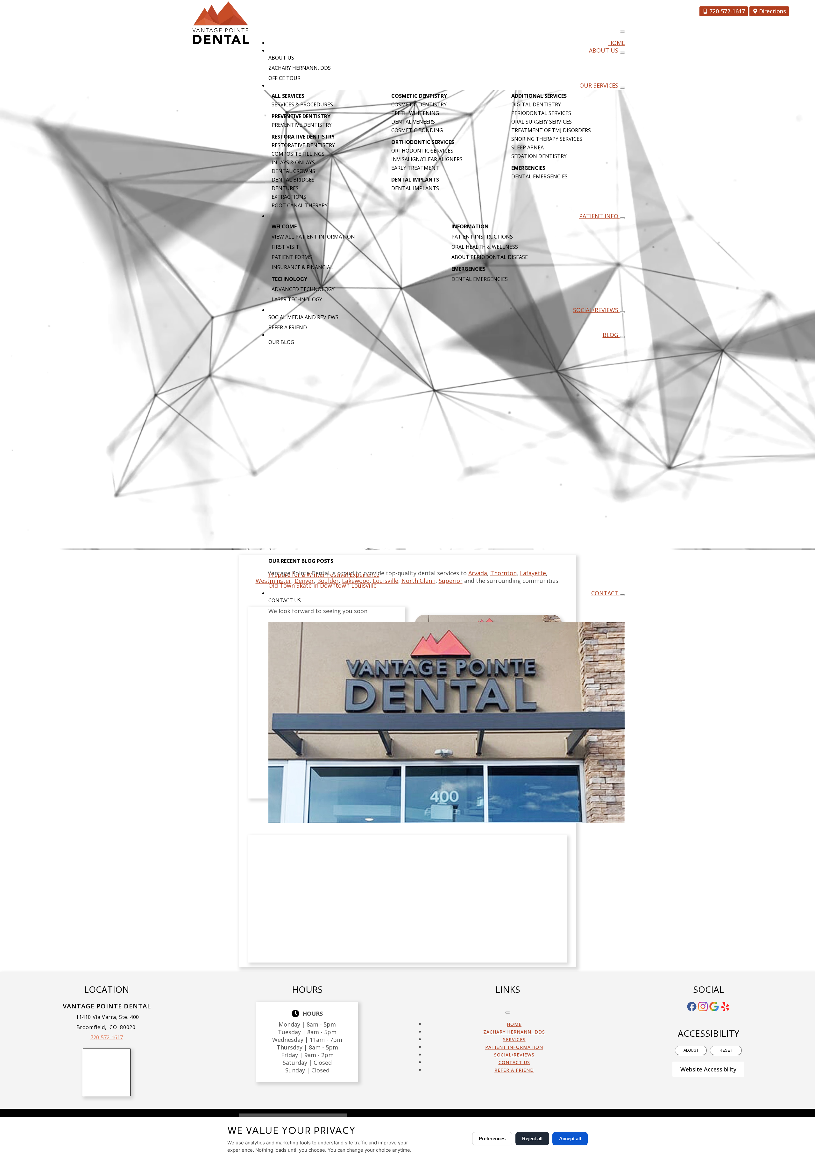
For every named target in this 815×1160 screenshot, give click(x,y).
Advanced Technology (303, 289)
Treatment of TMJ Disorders (551, 130)
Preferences (492, 1138)
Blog (611, 335)
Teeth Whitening (415, 113)
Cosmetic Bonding (417, 130)
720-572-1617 (106, 1037)
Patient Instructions (482, 236)
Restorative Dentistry (303, 145)
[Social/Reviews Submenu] (622, 312)
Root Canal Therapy (300, 205)
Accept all (570, 1138)
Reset (725, 1050)
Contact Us (284, 600)
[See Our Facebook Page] (692, 1006)
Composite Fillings (298, 153)
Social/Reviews (596, 310)
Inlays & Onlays (293, 162)
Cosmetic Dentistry (419, 104)
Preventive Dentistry (302, 124)
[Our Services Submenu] (622, 88)
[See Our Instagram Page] (703, 1006)
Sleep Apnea (527, 147)
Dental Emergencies (539, 176)
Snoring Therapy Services (546, 138)
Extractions (289, 196)
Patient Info (599, 216)
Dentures (285, 188)
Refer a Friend (514, 1070)
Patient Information (514, 1047)
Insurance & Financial (302, 267)
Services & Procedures (302, 104)
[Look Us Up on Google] (714, 1006)
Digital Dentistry (536, 104)
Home (616, 43)
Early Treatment (415, 167)
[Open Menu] (622, 31)
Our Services (599, 85)
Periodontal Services (541, 113)
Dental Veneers (413, 121)
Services (514, 1039)
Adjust (691, 1050)
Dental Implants (415, 188)
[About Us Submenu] (622, 53)
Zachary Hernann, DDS (299, 67)
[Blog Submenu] (622, 337)
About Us (604, 50)
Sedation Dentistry (539, 156)
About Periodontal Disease (489, 257)
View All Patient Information (313, 236)
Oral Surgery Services (541, 121)
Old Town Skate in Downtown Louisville (322, 585)
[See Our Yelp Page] (725, 1006)
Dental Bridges (293, 179)
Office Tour (284, 78)
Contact (605, 593)
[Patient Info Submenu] (622, 218)
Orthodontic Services (422, 150)
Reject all (532, 1138)
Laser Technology (297, 299)
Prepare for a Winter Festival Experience (323, 574)
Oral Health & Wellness (484, 246)
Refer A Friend (287, 327)
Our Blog (281, 342)
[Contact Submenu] (622, 595)
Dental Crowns (293, 171)
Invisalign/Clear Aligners (427, 159)
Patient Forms (292, 257)
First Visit (285, 246)
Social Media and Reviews (303, 317)
